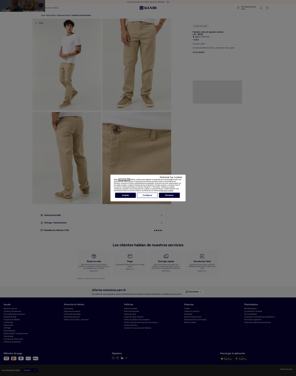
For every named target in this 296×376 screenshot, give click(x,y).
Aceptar (125, 195)
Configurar (147, 195)
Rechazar (169, 195)
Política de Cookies (166, 191)
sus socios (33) (124, 179)
